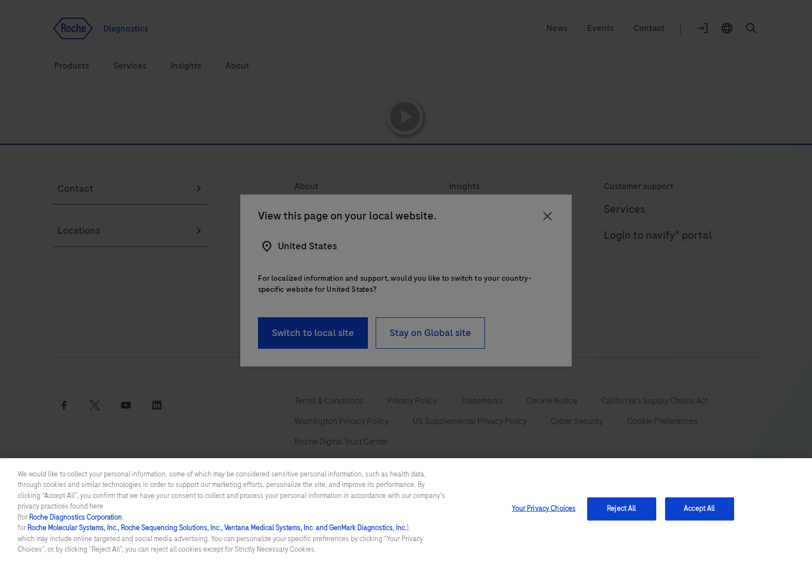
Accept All (699, 508)
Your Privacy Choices (544, 508)
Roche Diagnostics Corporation (75, 517)
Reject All (621, 508)
